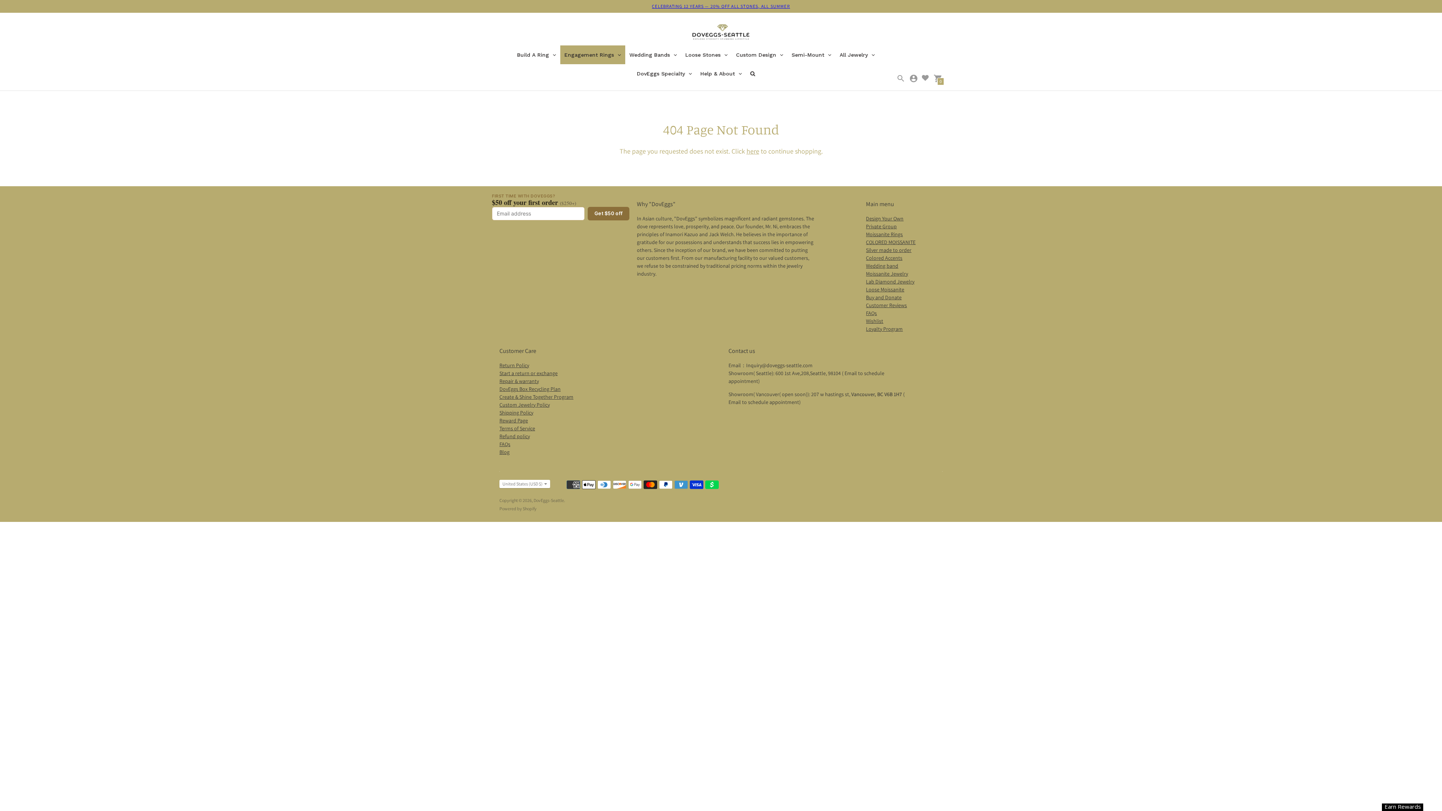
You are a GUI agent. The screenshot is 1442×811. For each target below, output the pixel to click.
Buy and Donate (884, 297)
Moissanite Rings (884, 234)
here (753, 151)
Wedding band (882, 265)
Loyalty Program (884, 329)
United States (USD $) (522, 484)
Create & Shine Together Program (536, 396)
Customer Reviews (886, 305)
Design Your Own (885, 218)
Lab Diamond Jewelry (890, 281)
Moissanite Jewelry (887, 273)
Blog (504, 452)
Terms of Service (517, 428)
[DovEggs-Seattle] (721, 33)
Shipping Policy (516, 412)
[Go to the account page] (913, 78)
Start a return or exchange (528, 373)
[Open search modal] (900, 78)
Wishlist (874, 321)
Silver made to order (888, 250)
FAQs (871, 313)
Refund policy (514, 436)
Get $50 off (608, 213)
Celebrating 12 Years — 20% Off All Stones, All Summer (721, 6)
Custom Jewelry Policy (524, 404)
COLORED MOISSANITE (891, 242)
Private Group (881, 226)
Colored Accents (884, 258)
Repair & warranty (519, 381)
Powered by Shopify (518, 508)
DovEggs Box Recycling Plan (530, 389)
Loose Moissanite (885, 289)
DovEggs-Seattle (549, 500)
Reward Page (513, 420)
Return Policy (514, 365)
